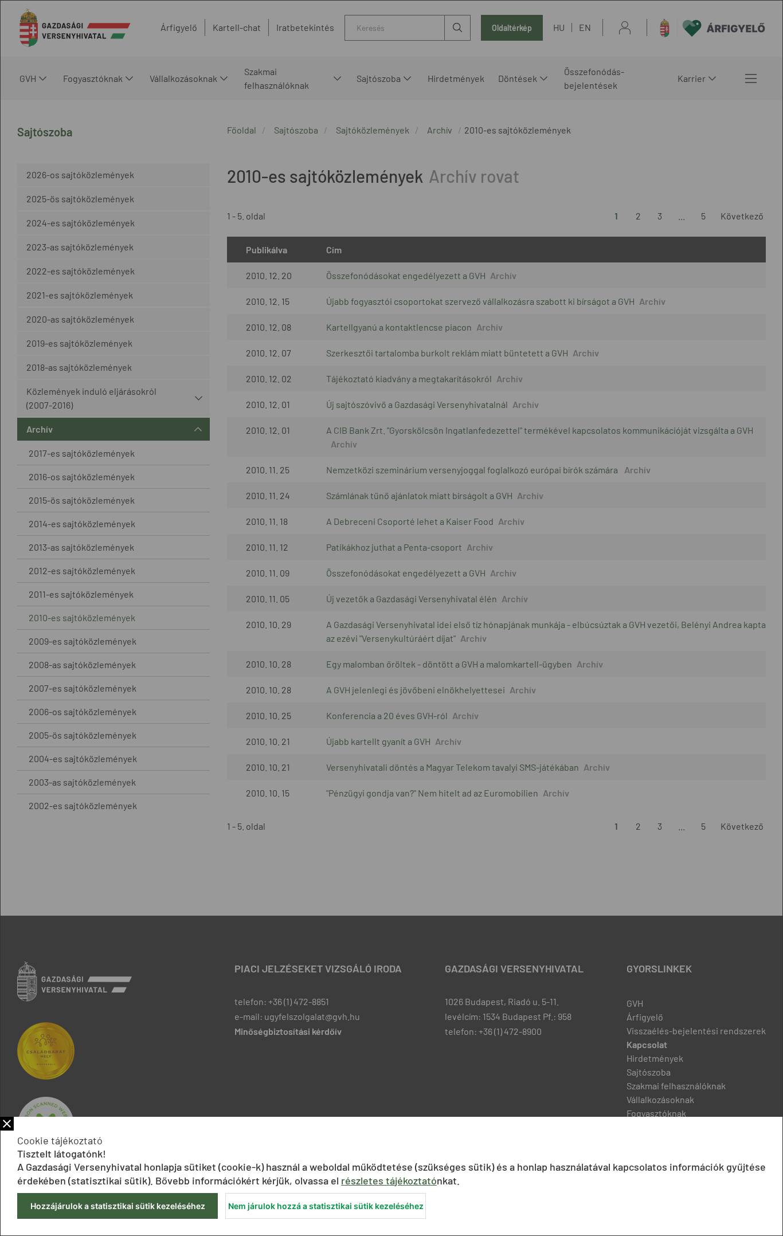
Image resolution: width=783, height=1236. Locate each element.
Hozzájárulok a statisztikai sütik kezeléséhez (117, 1206)
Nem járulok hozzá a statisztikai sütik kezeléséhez (326, 1206)
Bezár (7, 1124)
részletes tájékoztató (389, 1180)
